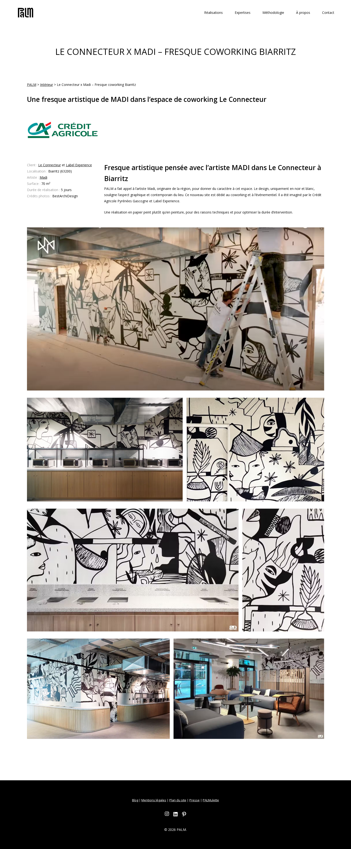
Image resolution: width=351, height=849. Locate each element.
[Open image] (175, 309)
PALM (31, 84)
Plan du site (177, 800)
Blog (135, 800)
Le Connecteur (49, 165)
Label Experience (79, 165)
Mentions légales (153, 800)
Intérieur (46, 84)
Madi (43, 177)
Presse (194, 800)
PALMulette (211, 800)
